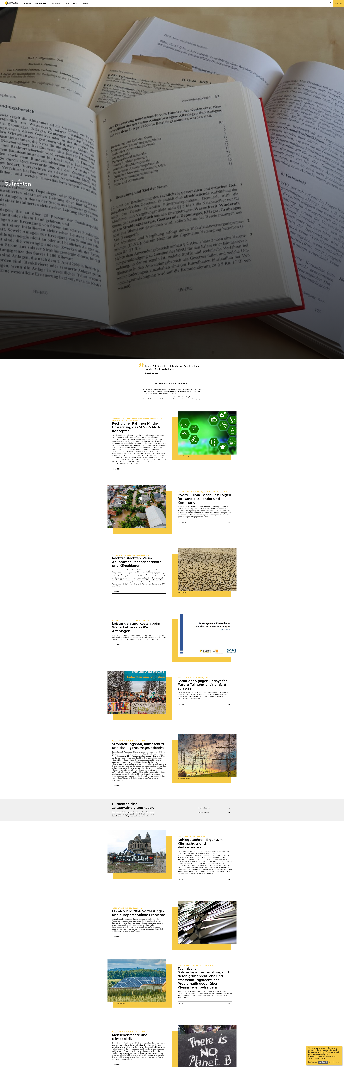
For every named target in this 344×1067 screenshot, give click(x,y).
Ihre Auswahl (312, 1062)
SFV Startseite (9, 180)
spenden (338, 3)
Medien (19, 180)
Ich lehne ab (322, 1062)
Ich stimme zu (334, 1062)
